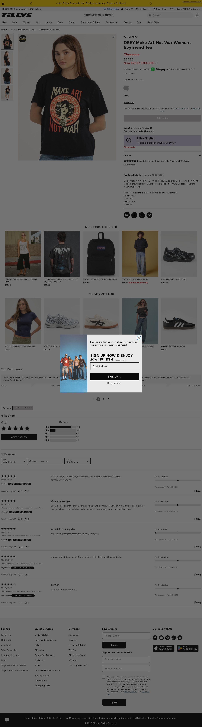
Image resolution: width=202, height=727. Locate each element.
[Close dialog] (139, 338)
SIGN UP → (115, 376)
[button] (199, 252)
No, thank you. (114, 383)
